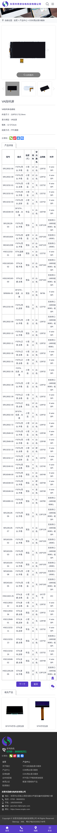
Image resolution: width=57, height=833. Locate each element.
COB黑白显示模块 (30, 770)
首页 (16, 20)
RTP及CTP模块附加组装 (33, 778)
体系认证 (6, 782)
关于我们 (6, 766)
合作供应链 (7, 778)
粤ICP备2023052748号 (35, 822)
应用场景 (6, 774)
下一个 (22, 684)
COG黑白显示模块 (37, 20)
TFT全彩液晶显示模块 (32, 766)
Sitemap (15, 822)
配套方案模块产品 (30, 782)
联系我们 (6, 785)
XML (23, 822)
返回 (36, 684)
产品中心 (23, 20)
